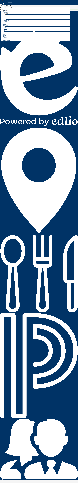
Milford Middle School (6, 13)
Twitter (2, 29)
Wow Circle (3, 4)
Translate (6, 10)
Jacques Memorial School (6, 14)
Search (3, 8)
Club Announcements (6, 28)
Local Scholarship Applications (6, 22)
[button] (3, 26)
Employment (2, 20)
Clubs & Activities (4, 27)
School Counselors (4, 24)
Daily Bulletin (4, 30)
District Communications (3, 19)
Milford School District (6, 12)
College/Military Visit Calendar (6, 20)
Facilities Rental (3, 21)
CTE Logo (3, 5)
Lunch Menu (2, 23)
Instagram (3, 3)
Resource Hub (2, 22)
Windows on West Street (3, 24)
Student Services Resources (5, 25)
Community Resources (5, 21)
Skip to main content (2, 0)
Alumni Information (3, 18)
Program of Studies (4, 17)
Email (3, 7)
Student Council (5, 29)
